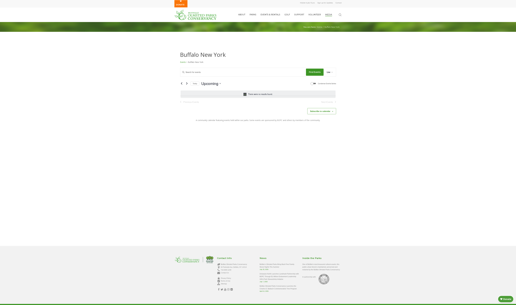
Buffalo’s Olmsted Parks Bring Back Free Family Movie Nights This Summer (277, 265)
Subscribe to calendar (320, 111)
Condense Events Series (327, 83)
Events (183, 62)
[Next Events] (187, 83)
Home (319, 27)
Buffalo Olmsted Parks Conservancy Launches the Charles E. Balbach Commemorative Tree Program (278, 287)
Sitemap (224, 284)
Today (195, 83)
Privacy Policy (226, 278)
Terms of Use (225, 281)
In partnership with (309, 277)
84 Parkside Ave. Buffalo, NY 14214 (234, 267)
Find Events (315, 72)
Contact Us (225, 273)
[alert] (258, 94)
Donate (180, 4)
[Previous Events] (181, 83)
